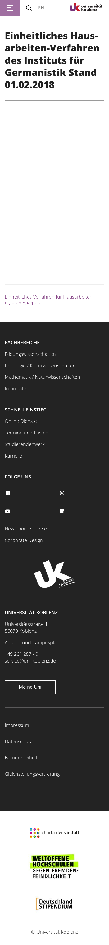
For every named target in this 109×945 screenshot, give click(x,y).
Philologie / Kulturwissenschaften (40, 365)
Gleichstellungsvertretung (32, 774)
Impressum (17, 725)
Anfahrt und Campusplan (32, 642)
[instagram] (62, 493)
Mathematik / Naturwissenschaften (42, 377)
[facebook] (8, 493)
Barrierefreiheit (21, 757)
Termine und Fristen (26, 432)
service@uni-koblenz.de (30, 661)
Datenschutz (18, 741)
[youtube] (8, 511)
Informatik (16, 388)
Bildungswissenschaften (30, 354)
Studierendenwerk (25, 444)
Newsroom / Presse (26, 528)
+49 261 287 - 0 (21, 654)
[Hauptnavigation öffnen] (10, 8)
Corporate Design (24, 540)
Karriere (13, 456)
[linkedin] (62, 511)
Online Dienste (21, 421)
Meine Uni (30, 687)
